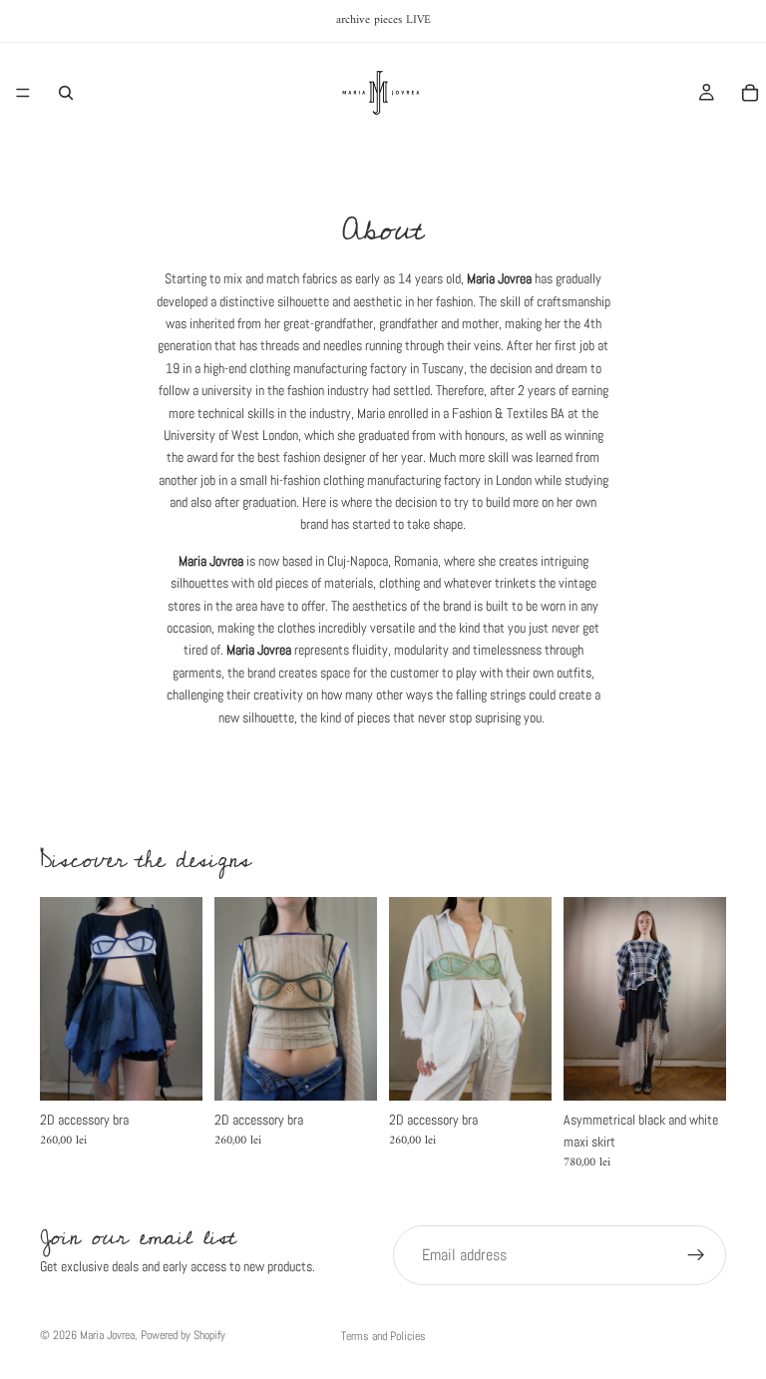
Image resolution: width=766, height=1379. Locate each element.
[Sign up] (696, 1255)
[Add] (172, 1070)
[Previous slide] (62, 999)
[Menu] (23, 93)
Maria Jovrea (107, 1335)
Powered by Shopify (183, 1335)
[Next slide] (180, 999)
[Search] (66, 93)
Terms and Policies (383, 1336)
